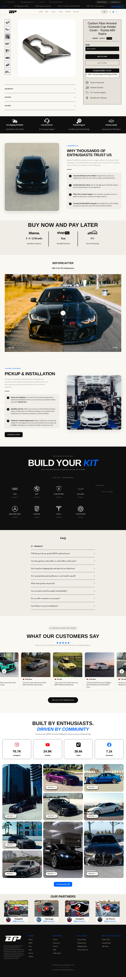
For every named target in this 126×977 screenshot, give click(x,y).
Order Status (57, 953)
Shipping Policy (82, 946)
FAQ (54, 950)
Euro (54, 11)
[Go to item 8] (7, 72)
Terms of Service (82, 950)
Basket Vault (106, 939)
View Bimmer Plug (61, 884)
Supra (61, 11)
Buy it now (102, 63)
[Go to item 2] (7, 29)
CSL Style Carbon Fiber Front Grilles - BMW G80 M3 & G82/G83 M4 (33, 684)
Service (68, 11)
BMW (47, 11)
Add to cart (102, 57)
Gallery (76, 11)
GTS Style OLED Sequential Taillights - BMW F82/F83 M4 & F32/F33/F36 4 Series (97, 685)
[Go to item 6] (7, 58)
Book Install (102, 2)
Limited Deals (106, 943)
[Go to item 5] (7, 50)
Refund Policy (81, 943)
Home (41, 11)
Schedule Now (13, 434)
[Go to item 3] (7, 36)
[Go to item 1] (7, 22)
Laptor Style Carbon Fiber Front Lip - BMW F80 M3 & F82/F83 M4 (65, 684)
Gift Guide (105, 946)
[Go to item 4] (7, 43)
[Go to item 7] (7, 65)
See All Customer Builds (63, 700)
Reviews (55, 946)
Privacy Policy (81, 939)
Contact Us (115, 2)
